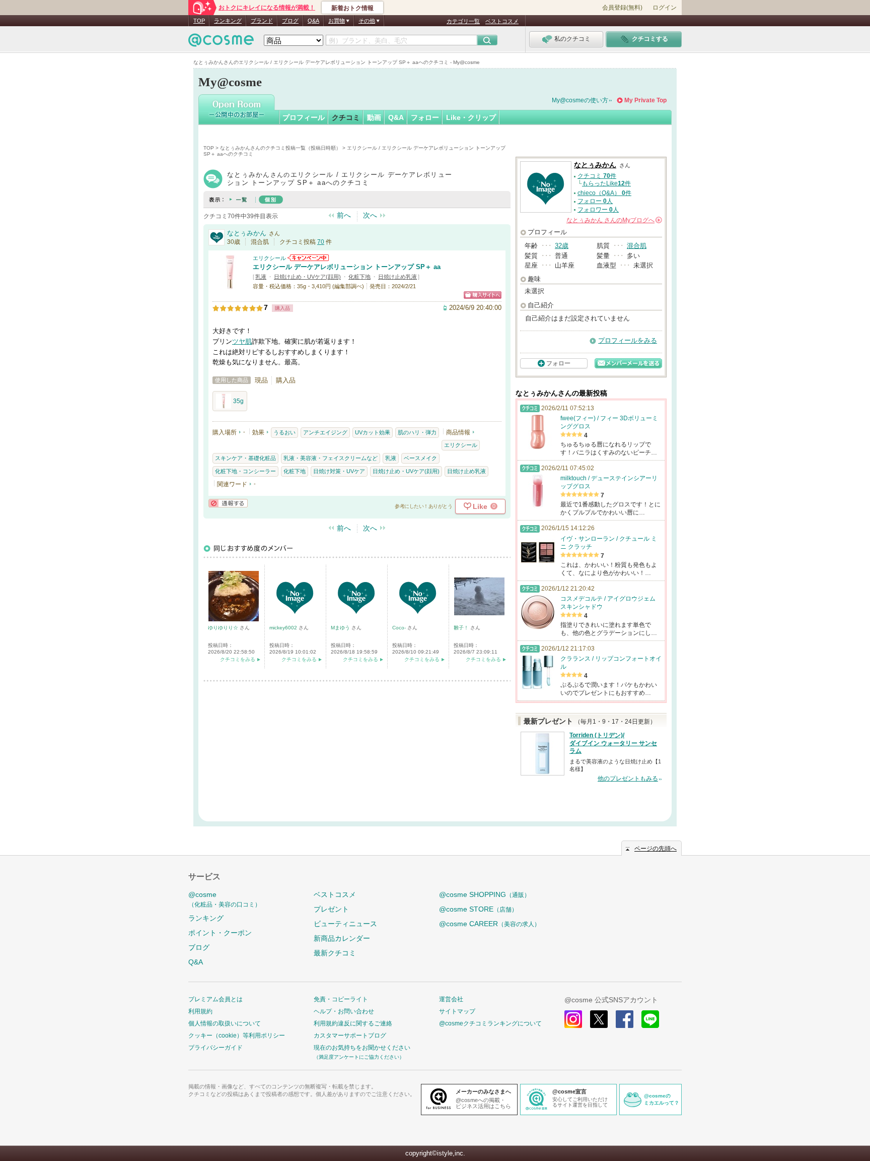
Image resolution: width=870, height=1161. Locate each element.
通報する (228, 503)
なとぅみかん (246, 233)
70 (320, 241)
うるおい (284, 432)
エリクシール (269, 258)
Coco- (399, 627)
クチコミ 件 (596, 175)
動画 (374, 117)
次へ (370, 215)
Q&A (313, 21)
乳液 (260, 277)
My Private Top (645, 100)
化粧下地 (359, 277)
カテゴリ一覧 (463, 21)
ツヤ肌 (242, 341)
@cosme (224, 899)
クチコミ (346, 117)
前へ (344, 215)
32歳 (561, 245)
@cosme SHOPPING (484, 894)
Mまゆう (341, 627)
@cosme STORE (478, 909)
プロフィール (303, 117)
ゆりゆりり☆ (224, 627)
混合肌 (636, 245)
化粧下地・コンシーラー (245, 471)
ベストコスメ (502, 21)
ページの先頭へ (655, 848)
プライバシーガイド (215, 1047)
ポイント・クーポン (220, 933)
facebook (624, 1019)
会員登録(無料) (622, 7)
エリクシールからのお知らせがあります (308, 257)
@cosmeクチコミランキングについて (490, 1023)
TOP (199, 21)
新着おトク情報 (352, 8)
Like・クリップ (471, 117)
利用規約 (200, 1011)
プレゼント (331, 909)
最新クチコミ (335, 953)
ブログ (290, 21)
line (650, 1019)
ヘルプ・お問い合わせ (344, 1011)
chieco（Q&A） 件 (604, 193)
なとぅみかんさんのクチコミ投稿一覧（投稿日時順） (280, 148)
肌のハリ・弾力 (417, 432)
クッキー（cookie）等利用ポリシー (236, 1035)
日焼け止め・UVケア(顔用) (307, 277)
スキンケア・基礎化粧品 (245, 458)
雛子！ (462, 627)
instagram (573, 1019)
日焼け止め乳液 (397, 277)
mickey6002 (284, 627)
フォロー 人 (595, 201)
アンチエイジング (325, 432)
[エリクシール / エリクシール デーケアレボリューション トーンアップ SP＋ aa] (230, 285)
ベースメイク (420, 458)
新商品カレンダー (342, 938)
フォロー (425, 117)
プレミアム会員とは (215, 999)
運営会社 (451, 999)
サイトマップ (457, 1011)
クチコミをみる (237, 659)
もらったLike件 (606, 183)
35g (238, 401)
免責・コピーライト (341, 999)
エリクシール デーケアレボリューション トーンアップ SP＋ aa (347, 267)
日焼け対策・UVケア (339, 471)
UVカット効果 (372, 432)
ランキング (228, 21)
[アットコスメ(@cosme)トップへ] (221, 42)
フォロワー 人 (598, 209)
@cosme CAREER (489, 924)
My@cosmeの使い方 (580, 100)
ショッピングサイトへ (482, 295)
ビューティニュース (345, 924)
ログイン (664, 7)
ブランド (262, 21)
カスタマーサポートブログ (350, 1035)
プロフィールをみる (627, 340)
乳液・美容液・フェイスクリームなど (330, 458)
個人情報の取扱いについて (224, 1023)
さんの (613, 220)
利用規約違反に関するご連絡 (353, 1023)
